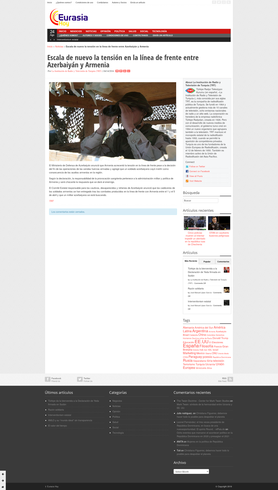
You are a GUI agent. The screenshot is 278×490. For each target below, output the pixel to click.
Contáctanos (102, 2)
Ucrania (210, 364)
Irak (201, 349)
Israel (215, 349)
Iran (205, 349)
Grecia (196, 349)
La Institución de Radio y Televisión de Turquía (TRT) (77, 71)
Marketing (189, 353)
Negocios (76, 31)
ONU (214, 353)
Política (119, 31)
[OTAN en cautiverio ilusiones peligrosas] (219, 223)
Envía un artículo (137, 2)
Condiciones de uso (84, 2)
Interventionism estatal (67, 39)
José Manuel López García (201, 292)
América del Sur (204, 327)
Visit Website (195, 180)
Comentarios (223, 261)
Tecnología (159, 31)
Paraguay (195, 356)
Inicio (49, 2)
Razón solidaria (196, 288)
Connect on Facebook (199, 171)
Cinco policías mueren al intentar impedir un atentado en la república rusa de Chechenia (195, 238)
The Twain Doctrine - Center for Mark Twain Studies (203, 400)
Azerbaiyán (221, 331)
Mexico (200, 353)
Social (144, 31)
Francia (218, 346)
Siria (209, 361)
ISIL (210, 349)
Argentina (200, 330)
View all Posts (196, 176)
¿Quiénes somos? (64, 2)
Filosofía (206, 345)
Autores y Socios (119, 2)
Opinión (105, 31)
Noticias (91, 31)
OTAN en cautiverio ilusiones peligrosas (219, 234)
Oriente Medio (223, 353)
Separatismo (199, 360)
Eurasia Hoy (52, 486)
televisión (218, 361)
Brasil (186, 334)
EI (210, 342)
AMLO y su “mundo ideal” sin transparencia (70, 420)
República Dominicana (222, 357)
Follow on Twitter (197, 166)
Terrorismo (189, 364)
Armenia (212, 331)
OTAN (185, 357)
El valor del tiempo (57, 425)
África (209, 368)
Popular (207, 261)
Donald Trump (220, 338)
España (191, 345)
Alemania (188, 327)
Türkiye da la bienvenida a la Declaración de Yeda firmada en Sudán (204, 272)
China (202, 334)
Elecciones (217, 342)
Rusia (188, 360)
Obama (208, 353)
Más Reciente (191, 260)
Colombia (211, 335)
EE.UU (201, 341)
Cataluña (193, 334)
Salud (132, 31)
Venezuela (201, 367)
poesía (207, 356)
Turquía (200, 364)
